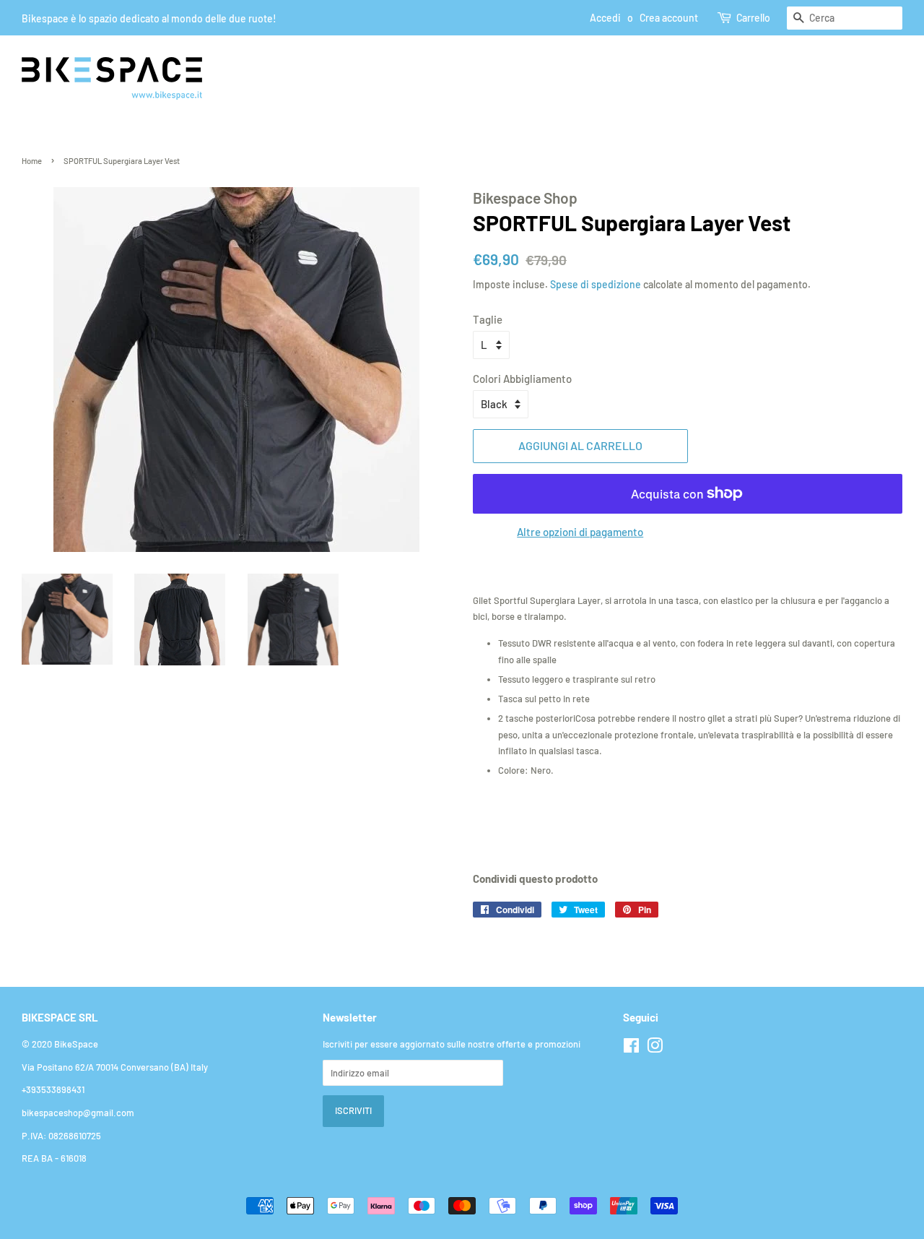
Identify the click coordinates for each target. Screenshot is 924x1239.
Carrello (753, 18)
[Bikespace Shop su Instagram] (655, 1048)
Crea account (669, 18)
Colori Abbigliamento (522, 378)
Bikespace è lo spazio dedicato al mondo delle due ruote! (149, 18)
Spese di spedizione (595, 284)
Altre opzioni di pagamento (580, 531)
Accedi (605, 18)
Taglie (487, 319)
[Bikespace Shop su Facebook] (631, 1048)
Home (32, 160)
